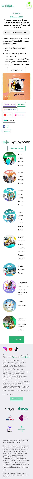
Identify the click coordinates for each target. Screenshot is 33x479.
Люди (20, 273)
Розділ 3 (21, 244)
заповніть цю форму (22, 357)
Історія (20, 266)
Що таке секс (23, 286)
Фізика (20, 302)
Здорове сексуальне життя (22, 292)
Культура (21, 269)
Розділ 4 (21, 248)
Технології (22, 305)
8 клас (20, 154)
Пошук (18, 339)
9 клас (20, 158)
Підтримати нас (16, 398)
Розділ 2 (21, 241)
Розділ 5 (21, 251)
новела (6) (7, 131)
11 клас (20, 165)
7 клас (20, 191)
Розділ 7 (21, 258)
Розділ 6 (21, 255)
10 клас (21, 162)
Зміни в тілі (22, 283)
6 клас (20, 212)
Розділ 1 (21, 237)
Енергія (21, 330)
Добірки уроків (16, 148)
